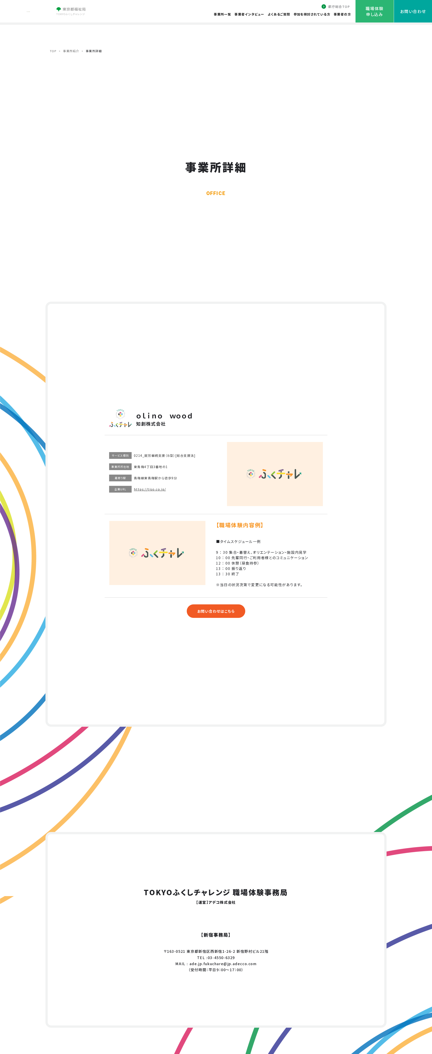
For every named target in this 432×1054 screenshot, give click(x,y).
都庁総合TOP (339, 6)
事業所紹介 (71, 51)
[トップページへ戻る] (28, 10)
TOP (53, 51)
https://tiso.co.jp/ (150, 489)
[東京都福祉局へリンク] (71, 10)
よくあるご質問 (279, 14)
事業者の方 (342, 14)
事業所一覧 (222, 14)
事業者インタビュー (249, 14)
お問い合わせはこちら (216, 611)
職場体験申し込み (374, 11)
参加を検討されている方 (312, 14)
